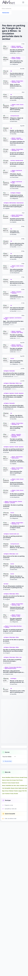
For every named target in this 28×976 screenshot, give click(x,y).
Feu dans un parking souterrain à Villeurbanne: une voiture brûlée (13, 650)
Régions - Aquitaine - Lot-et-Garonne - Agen (13, 318)
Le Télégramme (14, 64)
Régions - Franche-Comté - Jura (12, 533)
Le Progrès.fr (7, 539)
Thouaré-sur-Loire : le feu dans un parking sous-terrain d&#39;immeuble (17, 692)
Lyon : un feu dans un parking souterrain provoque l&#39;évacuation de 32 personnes (13, 661)
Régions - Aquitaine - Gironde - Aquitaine (14, 393)
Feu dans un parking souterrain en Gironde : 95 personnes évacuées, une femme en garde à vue (13, 450)
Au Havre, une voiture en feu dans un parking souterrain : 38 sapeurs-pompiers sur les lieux (13, 407)
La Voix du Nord (14, 177)
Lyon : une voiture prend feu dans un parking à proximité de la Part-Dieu (13, 387)
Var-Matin (13, 156)
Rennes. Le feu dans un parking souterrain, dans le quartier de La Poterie (17, 682)
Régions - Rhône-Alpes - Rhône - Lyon (13, 383)
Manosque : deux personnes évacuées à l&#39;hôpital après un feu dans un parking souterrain (13, 672)
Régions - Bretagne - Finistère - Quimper (16, 58)
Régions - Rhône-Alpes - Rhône (12, 593)
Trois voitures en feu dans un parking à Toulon (16, 473)
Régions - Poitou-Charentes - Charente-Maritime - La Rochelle (13, 502)
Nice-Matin (13, 166)
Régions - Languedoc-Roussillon (16, 292)
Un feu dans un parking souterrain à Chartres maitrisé (17, 495)
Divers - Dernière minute (17, 160)
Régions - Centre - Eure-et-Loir (18, 105)
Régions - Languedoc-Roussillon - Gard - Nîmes (17, 47)
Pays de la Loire (15, 115)
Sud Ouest (6, 324)
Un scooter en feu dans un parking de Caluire (13, 640)
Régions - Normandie (10, 371)
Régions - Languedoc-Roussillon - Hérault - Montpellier (16, 435)
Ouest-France (14, 121)
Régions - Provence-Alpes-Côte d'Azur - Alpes (17, 81)
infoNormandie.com (8, 376)
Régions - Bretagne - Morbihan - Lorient (16, 615)
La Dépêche (6, 208)
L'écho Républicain (15, 111)
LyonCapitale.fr (7, 389)
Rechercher (5, 12)
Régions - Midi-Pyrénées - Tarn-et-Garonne (17, 216)
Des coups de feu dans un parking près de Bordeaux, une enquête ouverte (13, 397)
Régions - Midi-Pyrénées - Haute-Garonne (14, 202)
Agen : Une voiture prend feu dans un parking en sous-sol (13, 322)
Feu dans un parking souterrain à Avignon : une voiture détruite (13, 630)
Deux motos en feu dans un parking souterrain (13, 556)
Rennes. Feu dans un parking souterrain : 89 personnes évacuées (17, 577)
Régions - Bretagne (16, 192)
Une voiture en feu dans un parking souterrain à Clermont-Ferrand (17, 309)
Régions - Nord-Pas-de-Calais (17, 171)
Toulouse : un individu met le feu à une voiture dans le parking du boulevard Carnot (13, 206)
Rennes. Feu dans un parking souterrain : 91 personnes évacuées (17, 567)
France (6, 583)
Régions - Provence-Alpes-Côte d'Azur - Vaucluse (13, 627)
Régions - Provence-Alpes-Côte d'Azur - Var (17, 150)
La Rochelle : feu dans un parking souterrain (13, 505)
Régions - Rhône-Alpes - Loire (11, 553)
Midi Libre (13, 53)
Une (13, 358)
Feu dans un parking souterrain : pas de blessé (13, 536)
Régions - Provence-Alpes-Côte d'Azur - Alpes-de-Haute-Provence (13, 668)
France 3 (13, 87)
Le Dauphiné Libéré (8, 633)
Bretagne (14, 678)
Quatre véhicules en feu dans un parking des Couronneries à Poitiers (17, 245)
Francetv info (7, 589)
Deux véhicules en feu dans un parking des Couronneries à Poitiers (17, 257)
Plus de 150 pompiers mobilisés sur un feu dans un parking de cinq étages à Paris (13, 587)
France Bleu (13, 76)
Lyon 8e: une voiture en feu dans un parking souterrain (13, 596)
